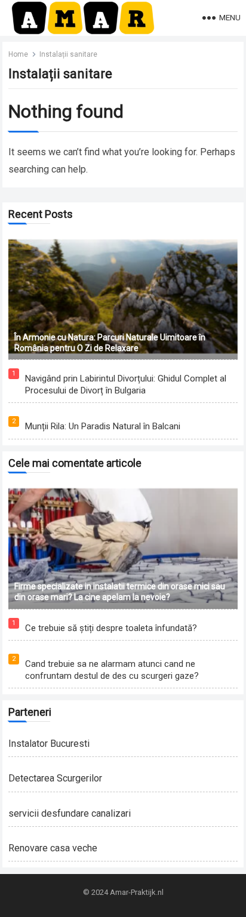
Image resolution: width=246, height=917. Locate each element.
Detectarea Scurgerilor (55, 778)
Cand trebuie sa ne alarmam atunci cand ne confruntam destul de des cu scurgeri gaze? (112, 669)
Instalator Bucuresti (49, 743)
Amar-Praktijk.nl (137, 892)
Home (18, 54)
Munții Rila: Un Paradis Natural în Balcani (102, 426)
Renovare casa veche (52, 848)
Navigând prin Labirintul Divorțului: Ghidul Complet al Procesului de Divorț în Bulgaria (125, 384)
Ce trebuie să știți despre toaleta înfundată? (111, 628)
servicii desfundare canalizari (69, 813)
